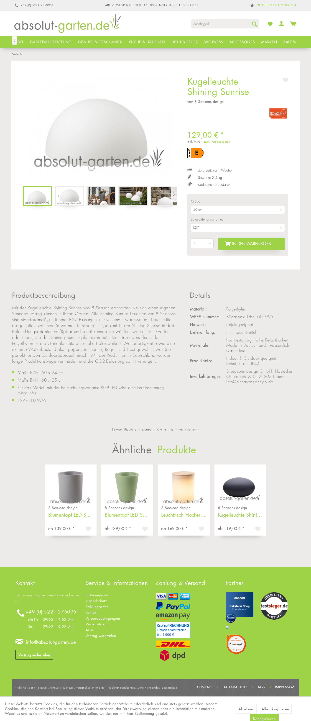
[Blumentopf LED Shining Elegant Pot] (71, 483)
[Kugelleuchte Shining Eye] (240, 483)
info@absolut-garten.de (51, 642)
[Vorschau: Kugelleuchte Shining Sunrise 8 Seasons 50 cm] (37, 196)
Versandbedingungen (103, 618)
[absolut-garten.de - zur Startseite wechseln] (68, 24)
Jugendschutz (96, 601)
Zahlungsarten (97, 607)
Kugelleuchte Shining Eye (242, 515)
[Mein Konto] (281, 23)
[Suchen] (254, 23)
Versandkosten (85, 688)
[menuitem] (225, 23)
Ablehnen (246, 709)
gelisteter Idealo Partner (277, 5)
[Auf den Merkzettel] (89, 529)
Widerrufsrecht (98, 624)
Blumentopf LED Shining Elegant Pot (72, 515)
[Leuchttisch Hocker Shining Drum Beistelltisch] (184, 483)
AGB (89, 630)
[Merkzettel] (270, 23)
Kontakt (92, 612)
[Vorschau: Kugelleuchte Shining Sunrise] (69, 196)
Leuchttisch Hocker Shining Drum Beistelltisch (185, 515)
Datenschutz (235, 687)
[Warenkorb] (293, 23)
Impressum (284, 687)
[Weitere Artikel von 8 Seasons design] (278, 114)
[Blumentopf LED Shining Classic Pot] (127, 483)
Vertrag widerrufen (34, 655)
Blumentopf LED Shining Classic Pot (129, 515)
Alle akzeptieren (275, 709)
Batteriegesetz (97, 595)
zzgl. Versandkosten (217, 142)
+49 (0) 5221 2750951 (53, 612)
